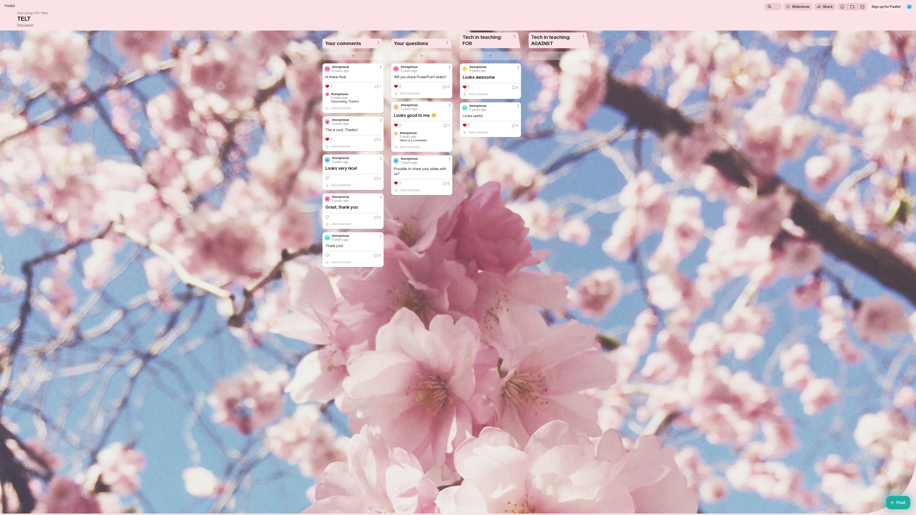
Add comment (341, 108)
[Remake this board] (852, 6)
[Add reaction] (327, 178)
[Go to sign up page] (909, 6)
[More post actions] (381, 67)
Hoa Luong (24, 13)
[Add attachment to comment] (327, 108)
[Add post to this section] (353, 56)
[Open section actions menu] (378, 42)
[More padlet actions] (862, 6)
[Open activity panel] (842, 6)
